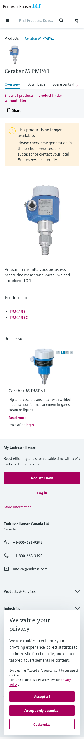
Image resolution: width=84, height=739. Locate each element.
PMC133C (19, 317)
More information (18, 506)
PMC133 (18, 311)
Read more (17, 417)
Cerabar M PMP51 (27, 391)
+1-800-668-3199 (27, 555)
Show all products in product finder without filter (33, 98)
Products (12, 38)
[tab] (14, 84)
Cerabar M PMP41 (39, 38)
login (30, 424)
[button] (42, 478)
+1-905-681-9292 (27, 542)
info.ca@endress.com (30, 569)
